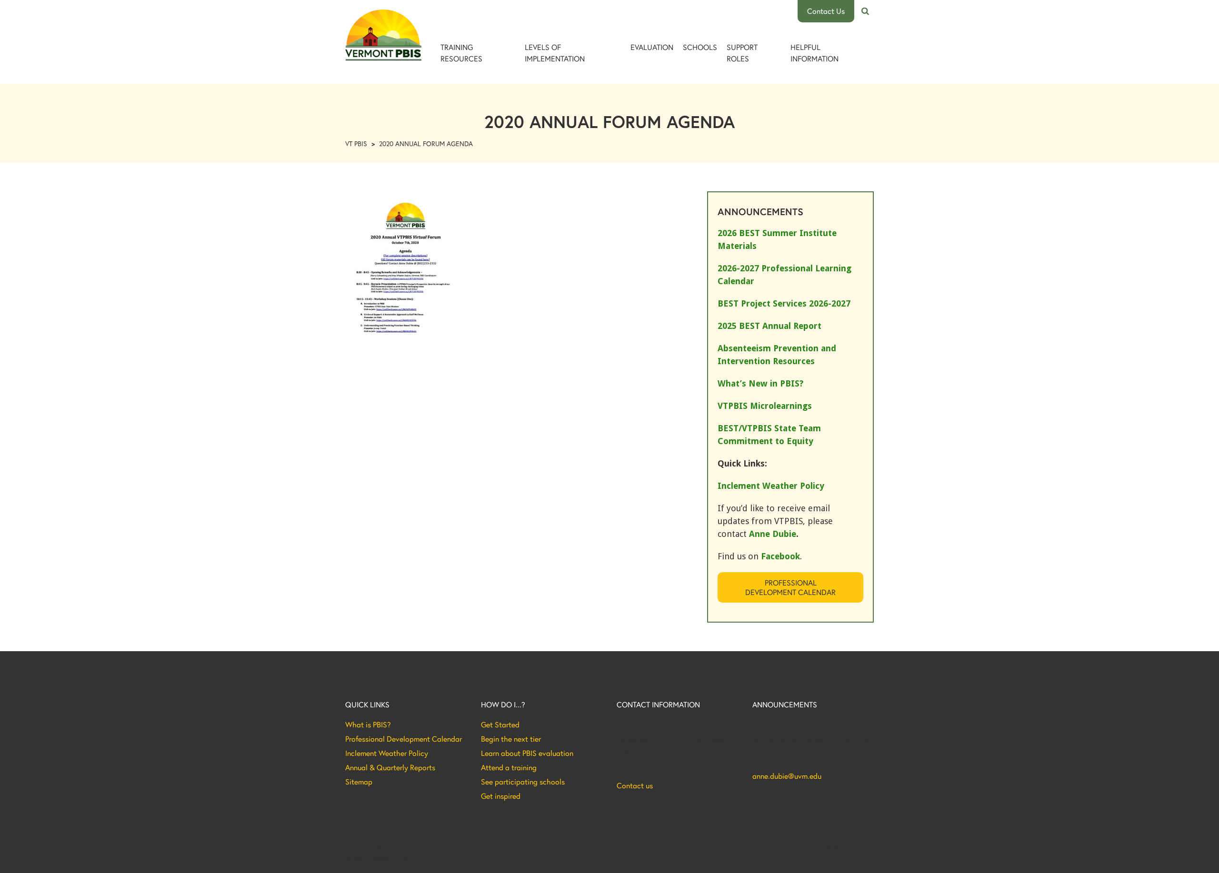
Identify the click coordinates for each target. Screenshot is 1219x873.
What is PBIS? (368, 724)
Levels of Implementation (555, 52)
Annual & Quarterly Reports (390, 767)
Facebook (780, 556)
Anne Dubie (772, 534)
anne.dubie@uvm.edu (786, 776)
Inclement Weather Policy (386, 753)
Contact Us (826, 11)
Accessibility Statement (841, 848)
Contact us (635, 785)
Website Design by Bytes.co (385, 858)
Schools (700, 47)
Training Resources (461, 52)
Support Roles (742, 52)
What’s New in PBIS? (760, 383)
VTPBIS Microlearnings (765, 406)
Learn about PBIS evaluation (527, 753)
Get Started (500, 724)
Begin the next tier (511, 739)
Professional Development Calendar (790, 587)
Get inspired (500, 796)
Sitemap (358, 781)
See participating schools (523, 781)
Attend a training (509, 767)
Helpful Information (814, 52)
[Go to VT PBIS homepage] (383, 35)
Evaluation (651, 47)
